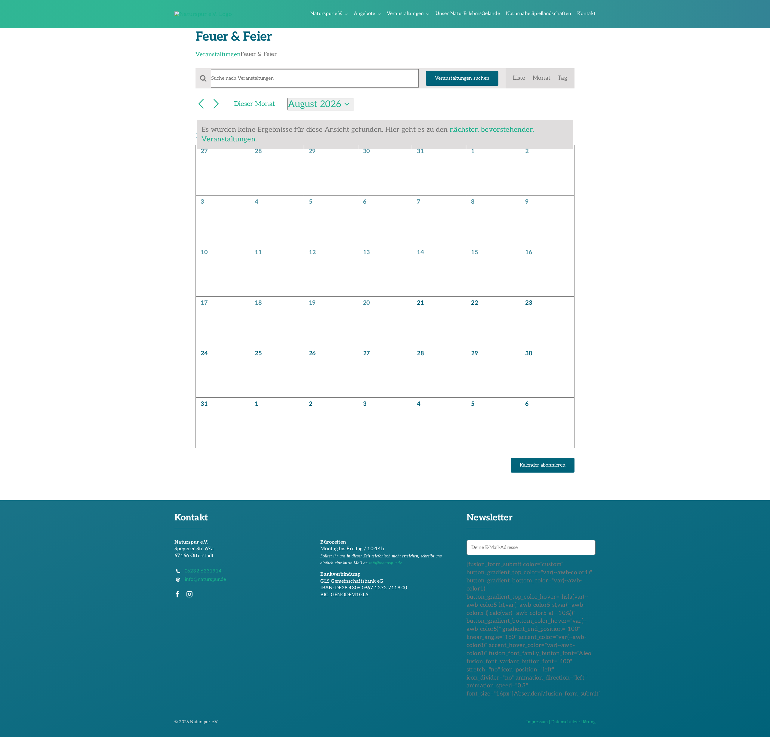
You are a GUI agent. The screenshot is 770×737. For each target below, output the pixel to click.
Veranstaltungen (218, 54)
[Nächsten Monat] (216, 104)
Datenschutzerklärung (573, 721)
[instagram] (189, 594)
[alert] (385, 134)
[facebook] (177, 594)
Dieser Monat (254, 104)
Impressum (537, 721)
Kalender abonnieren (542, 465)
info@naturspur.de (385, 563)
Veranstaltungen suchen (462, 78)
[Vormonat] (201, 104)
